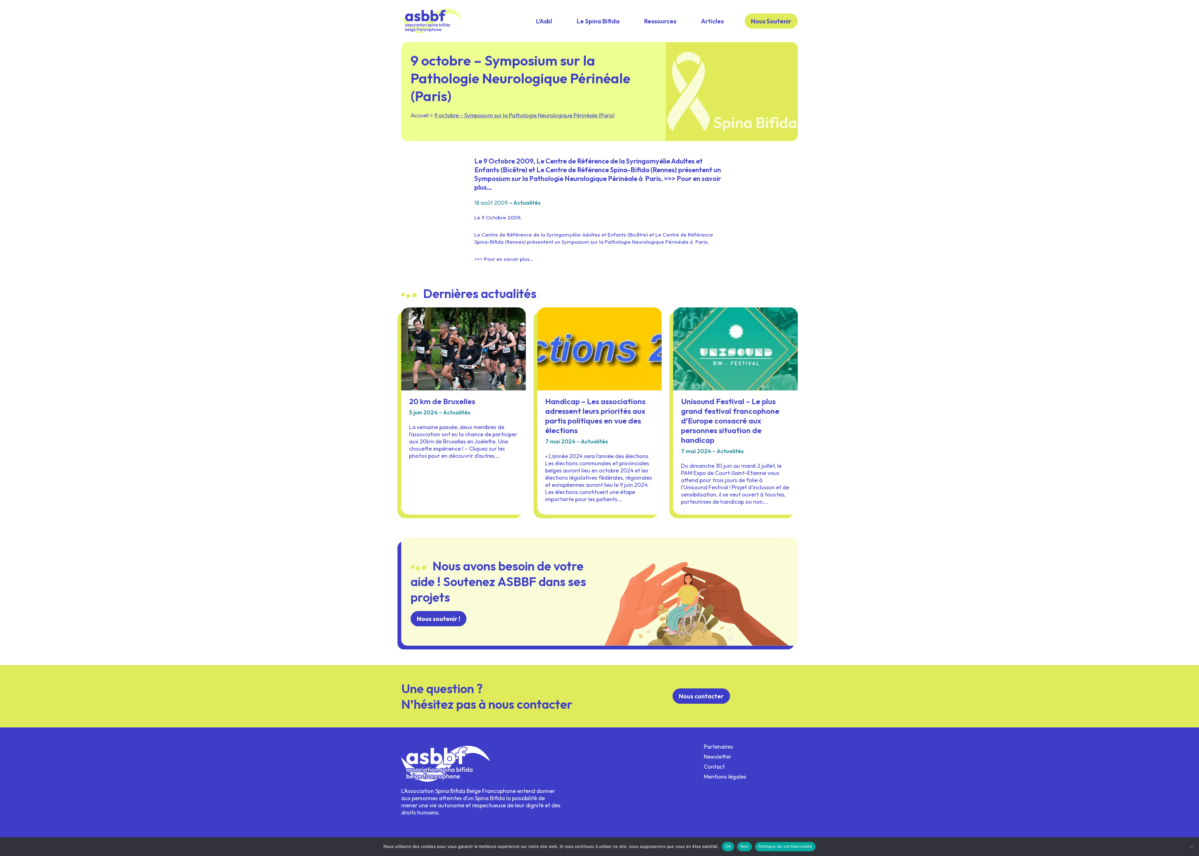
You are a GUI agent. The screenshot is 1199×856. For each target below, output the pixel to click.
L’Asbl (544, 21)
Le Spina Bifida (598, 21)
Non (744, 846)
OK (728, 846)
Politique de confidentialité (785, 846)
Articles (712, 21)
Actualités (526, 202)
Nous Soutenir (771, 21)
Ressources (660, 21)
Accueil (420, 115)
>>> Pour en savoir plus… (504, 259)
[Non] (1191, 847)
